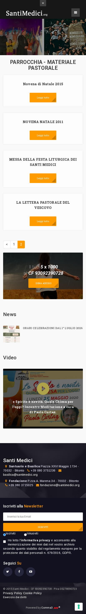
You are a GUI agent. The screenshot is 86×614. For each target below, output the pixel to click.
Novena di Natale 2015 (43, 84)
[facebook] (19, 571)
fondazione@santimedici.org (60, 485)
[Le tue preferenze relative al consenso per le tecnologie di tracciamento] (79, 607)
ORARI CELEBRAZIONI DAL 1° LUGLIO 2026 (53, 328)
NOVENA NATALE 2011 (43, 121)
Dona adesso (43, 283)
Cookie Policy (32, 593)
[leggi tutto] (11, 334)
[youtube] (30, 571)
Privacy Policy (12, 593)
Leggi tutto (43, 97)
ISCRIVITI (43, 527)
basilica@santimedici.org (20, 474)
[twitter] (7, 571)
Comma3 (50, 607)
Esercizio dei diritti (15, 597)
